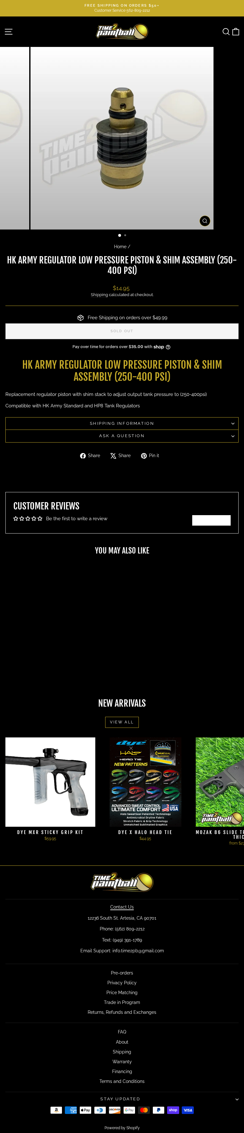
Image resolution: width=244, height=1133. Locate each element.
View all (122, 722)
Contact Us (122, 907)
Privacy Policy (122, 982)
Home (120, 246)
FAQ (122, 1031)
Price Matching (122, 992)
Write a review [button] (211, 520)
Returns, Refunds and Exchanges (122, 1012)
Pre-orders (122, 972)
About (122, 1042)
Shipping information (122, 423)
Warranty (122, 1061)
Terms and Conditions (122, 1081)
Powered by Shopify (122, 1128)
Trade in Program (122, 1002)
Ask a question (122, 435)
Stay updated (120, 1099)
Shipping (99, 294)
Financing (122, 1071)
